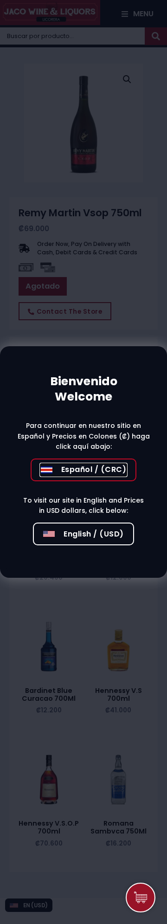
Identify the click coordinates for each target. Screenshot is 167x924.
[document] (83, 462)
